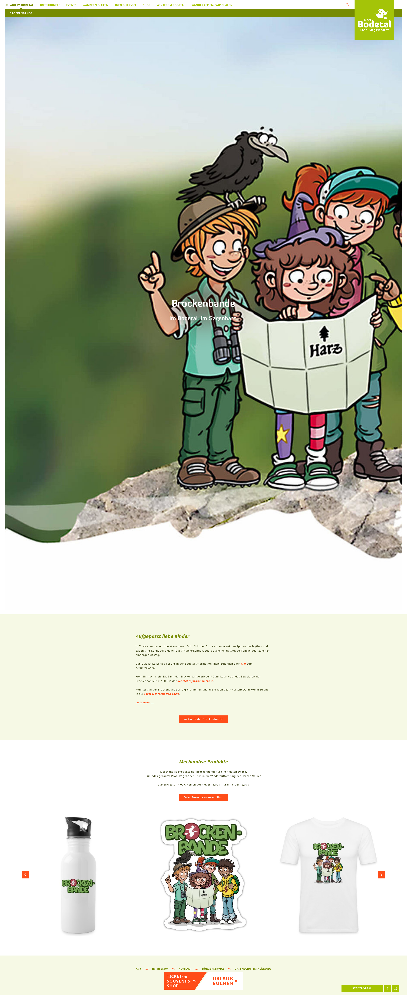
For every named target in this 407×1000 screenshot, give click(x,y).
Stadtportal (362, 988)
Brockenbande (21, 13)
